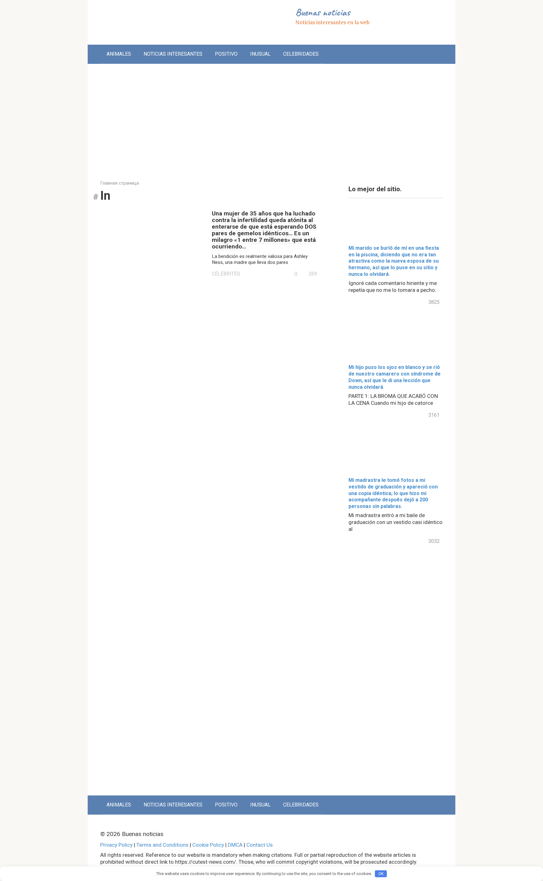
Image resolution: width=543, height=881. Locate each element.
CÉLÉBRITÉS (226, 274)
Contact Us (259, 845)
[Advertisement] (271, 117)
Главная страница (119, 183)
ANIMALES (119, 54)
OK (381, 873)
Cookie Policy (208, 845)
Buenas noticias (322, 12)
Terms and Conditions (162, 845)
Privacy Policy (116, 845)
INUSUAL (260, 54)
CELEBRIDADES (301, 54)
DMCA (235, 845)
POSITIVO (226, 54)
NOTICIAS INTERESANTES (173, 54)
